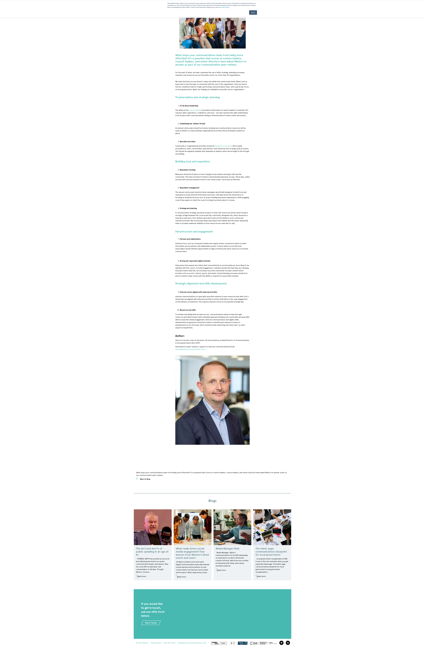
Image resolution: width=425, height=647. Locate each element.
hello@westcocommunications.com (192, 643)
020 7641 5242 (169, 643)
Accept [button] (253, 12)
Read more (141, 576)
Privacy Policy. (225, 7)
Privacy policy (156, 643)
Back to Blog (145, 479)
